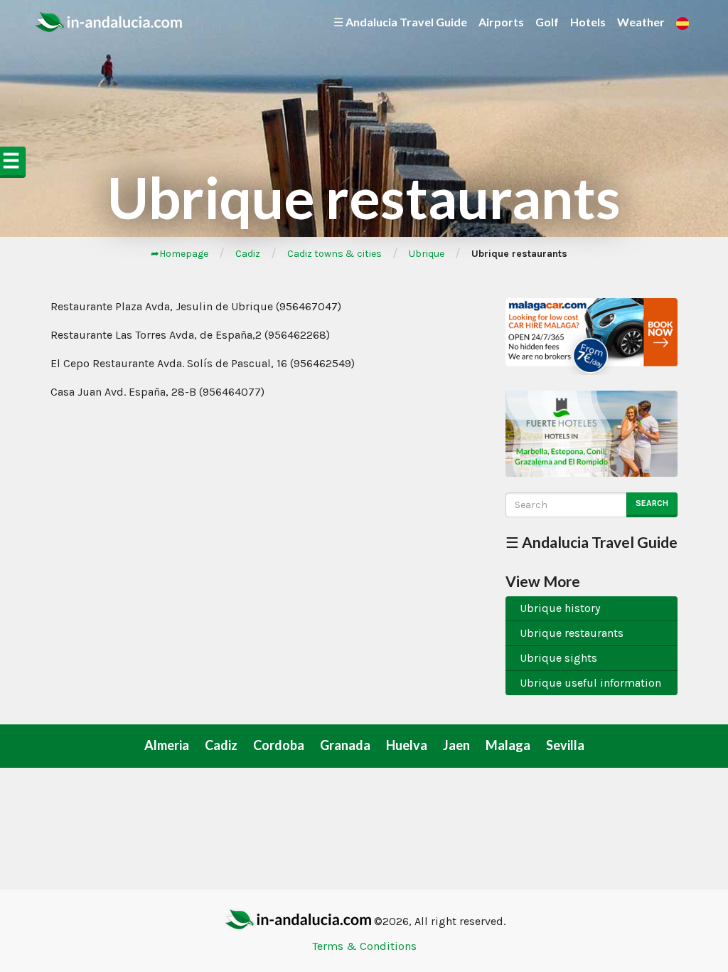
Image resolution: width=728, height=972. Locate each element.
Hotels (588, 21)
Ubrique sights (558, 658)
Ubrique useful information (590, 683)
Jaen (456, 745)
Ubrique (426, 254)
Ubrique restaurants (571, 633)
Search (652, 503)
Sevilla (565, 745)
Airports (501, 21)
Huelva (406, 745)
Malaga (508, 745)
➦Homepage (179, 254)
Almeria (166, 745)
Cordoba (278, 745)
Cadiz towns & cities (334, 254)
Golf (547, 21)
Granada (345, 745)
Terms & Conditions (364, 946)
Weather (641, 21)
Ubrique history (560, 608)
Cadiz (247, 254)
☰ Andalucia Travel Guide (400, 21)
